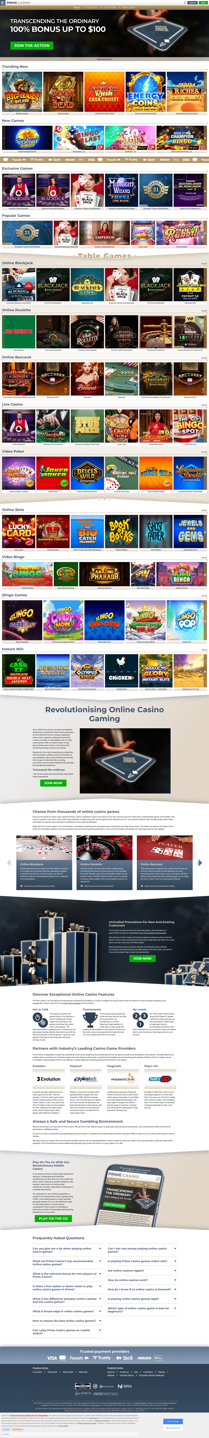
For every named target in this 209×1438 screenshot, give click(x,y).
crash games (95, 1405)
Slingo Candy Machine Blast (63, 642)
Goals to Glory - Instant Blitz (156, 689)
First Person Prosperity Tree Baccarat (156, 397)
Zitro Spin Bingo (143, 588)
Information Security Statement (151, 1375)
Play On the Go (53, 1219)
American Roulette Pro (156, 350)
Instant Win (83, 1372)
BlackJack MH (190, 303)
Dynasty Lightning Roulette (121, 350)
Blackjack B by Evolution (53, 444)
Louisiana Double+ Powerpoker (190, 491)
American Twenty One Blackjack (87, 208)
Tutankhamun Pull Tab (190, 689)
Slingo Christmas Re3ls (146, 642)
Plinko (86, 1405)
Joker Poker (53, 491)
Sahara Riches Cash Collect (187, 113)
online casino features (71, 1003)
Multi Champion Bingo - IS (182, 151)
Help (136, 1372)
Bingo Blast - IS (79, 151)
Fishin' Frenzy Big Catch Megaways (87, 550)
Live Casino (92, 7)
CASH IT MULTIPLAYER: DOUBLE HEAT (18, 689)
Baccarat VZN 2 (53, 397)
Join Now (143, 958)
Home (77, 7)
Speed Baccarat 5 (156, 444)
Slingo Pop (187, 642)
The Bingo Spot (190, 444)
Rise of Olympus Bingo (87, 689)
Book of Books (121, 550)
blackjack (143, 1403)
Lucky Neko (143, 247)
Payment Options (127, 1375)
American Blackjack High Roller (66, 247)
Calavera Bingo (182, 588)
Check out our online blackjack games (39, 886)
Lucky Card (18, 550)
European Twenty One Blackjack (156, 208)
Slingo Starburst (22, 642)
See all (204, 263)
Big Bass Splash (22, 113)
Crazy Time (121, 444)
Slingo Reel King (104, 642)
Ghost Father (156, 550)
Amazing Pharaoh (104, 588)
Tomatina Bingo (27, 588)
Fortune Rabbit (181, 247)
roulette (136, 1403)
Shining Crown (53, 550)
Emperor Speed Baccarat (104, 247)
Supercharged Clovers (27, 151)
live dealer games (116, 1403)
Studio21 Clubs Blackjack (18, 208)
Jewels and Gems (190, 550)
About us (111, 1372)
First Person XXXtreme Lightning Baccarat (19, 397)
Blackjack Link (87, 303)
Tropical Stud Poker (121, 491)
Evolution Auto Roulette (87, 350)
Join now (53, 783)
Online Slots (110, 7)
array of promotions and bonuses (152, 933)
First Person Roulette (53, 350)
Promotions (148, 1372)
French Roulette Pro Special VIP (190, 350)
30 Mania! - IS (130, 151)
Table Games (128, 7)
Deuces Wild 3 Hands (156, 491)
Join (203, 3)
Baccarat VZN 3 (190, 397)
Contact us (124, 1372)
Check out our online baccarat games (159, 886)
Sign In (192, 3)
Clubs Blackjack (19, 444)
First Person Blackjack (53, 303)
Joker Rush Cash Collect (104, 113)
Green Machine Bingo (65, 588)
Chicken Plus (122, 689)
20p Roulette (19, 350)
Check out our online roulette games (98, 886)
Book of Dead (63, 113)
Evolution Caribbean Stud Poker (87, 444)
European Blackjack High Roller (19, 303)
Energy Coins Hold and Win (145, 113)
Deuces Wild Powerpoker (87, 491)
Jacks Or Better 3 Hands (18, 491)
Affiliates (110, 1375)
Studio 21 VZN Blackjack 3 (190, 208)
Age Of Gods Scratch (53, 689)
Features (161, 1372)
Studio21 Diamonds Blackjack (53, 208)
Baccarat (87, 397)
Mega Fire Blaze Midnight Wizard (122, 208)
